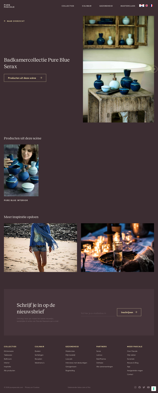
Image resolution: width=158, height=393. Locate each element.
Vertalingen (39, 355)
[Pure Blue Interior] (126, 84)
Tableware (8, 355)
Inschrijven (127, 312)
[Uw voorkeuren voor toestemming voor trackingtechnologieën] (153, 388)
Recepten (38, 359)
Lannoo (99, 355)
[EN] (146, 5)
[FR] (151, 5)
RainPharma (101, 359)
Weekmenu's (39, 362)
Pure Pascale (9, 6)
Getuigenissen (71, 366)
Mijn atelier (131, 355)
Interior (7, 362)
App (128, 366)
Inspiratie (7, 366)
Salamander (72, 387)
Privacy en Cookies (32, 387)
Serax (98, 351)
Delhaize (99, 362)
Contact (130, 374)
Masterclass (128, 6)
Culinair (87, 6)
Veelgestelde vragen (135, 370)
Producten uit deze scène (22, 77)
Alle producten (9, 370)
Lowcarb (69, 359)
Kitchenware (9, 351)
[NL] (141, 5)
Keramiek (130, 359)
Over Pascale (132, 351)
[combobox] (141, 5)
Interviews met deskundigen (76, 362)
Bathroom (8, 359)
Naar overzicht (16, 21)
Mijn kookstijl (70, 355)
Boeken (38, 351)
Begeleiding (70, 370)
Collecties (68, 6)
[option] (146, 5)
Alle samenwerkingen (104, 366)
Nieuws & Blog (132, 362)
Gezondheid (106, 6)
